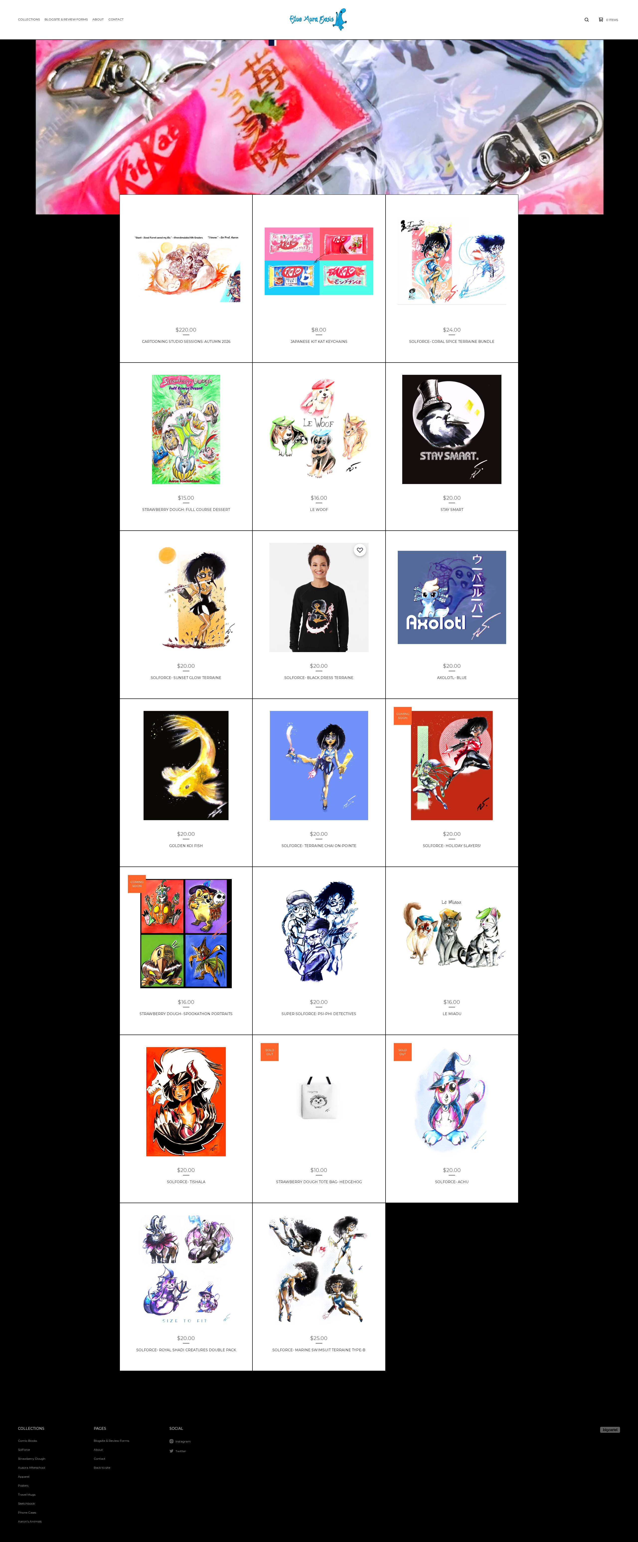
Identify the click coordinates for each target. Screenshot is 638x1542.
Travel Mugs (26, 1494)
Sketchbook (26, 1503)
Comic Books (27, 1441)
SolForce (24, 1449)
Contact (116, 19)
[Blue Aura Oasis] (317, 19)
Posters (23, 1485)
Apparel (23, 1476)
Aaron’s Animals (30, 1521)
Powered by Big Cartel (610, 1430)
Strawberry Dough (31, 1458)
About (98, 19)
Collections (29, 19)
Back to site (102, 1467)
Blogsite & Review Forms (66, 19)
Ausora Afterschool (31, 1467)
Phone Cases (27, 1512)
